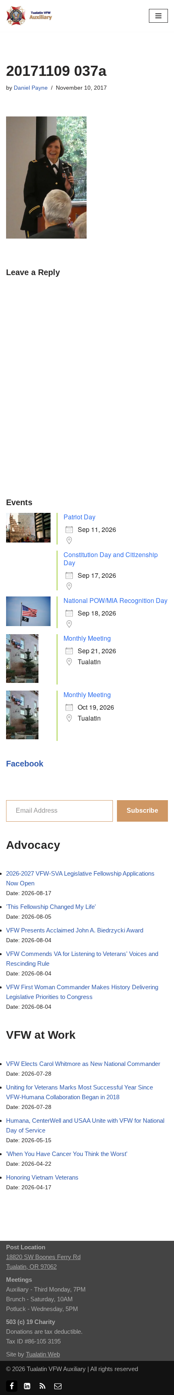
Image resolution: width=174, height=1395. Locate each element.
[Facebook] (11, 1386)
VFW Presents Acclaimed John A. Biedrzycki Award (74, 930)
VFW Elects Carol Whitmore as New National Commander (83, 1063)
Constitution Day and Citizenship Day (111, 558)
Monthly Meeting (87, 638)
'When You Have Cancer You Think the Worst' (66, 1153)
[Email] (58, 1386)
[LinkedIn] (27, 1386)
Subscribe (142, 810)
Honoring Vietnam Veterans (42, 1177)
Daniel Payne (31, 88)
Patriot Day (79, 516)
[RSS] (42, 1386)
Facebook (24, 763)
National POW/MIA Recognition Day (116, 600)
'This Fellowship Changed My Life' (51, 906)
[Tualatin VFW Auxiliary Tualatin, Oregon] (30, 16)
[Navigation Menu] (158, 16)
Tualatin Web (43, 1354)
